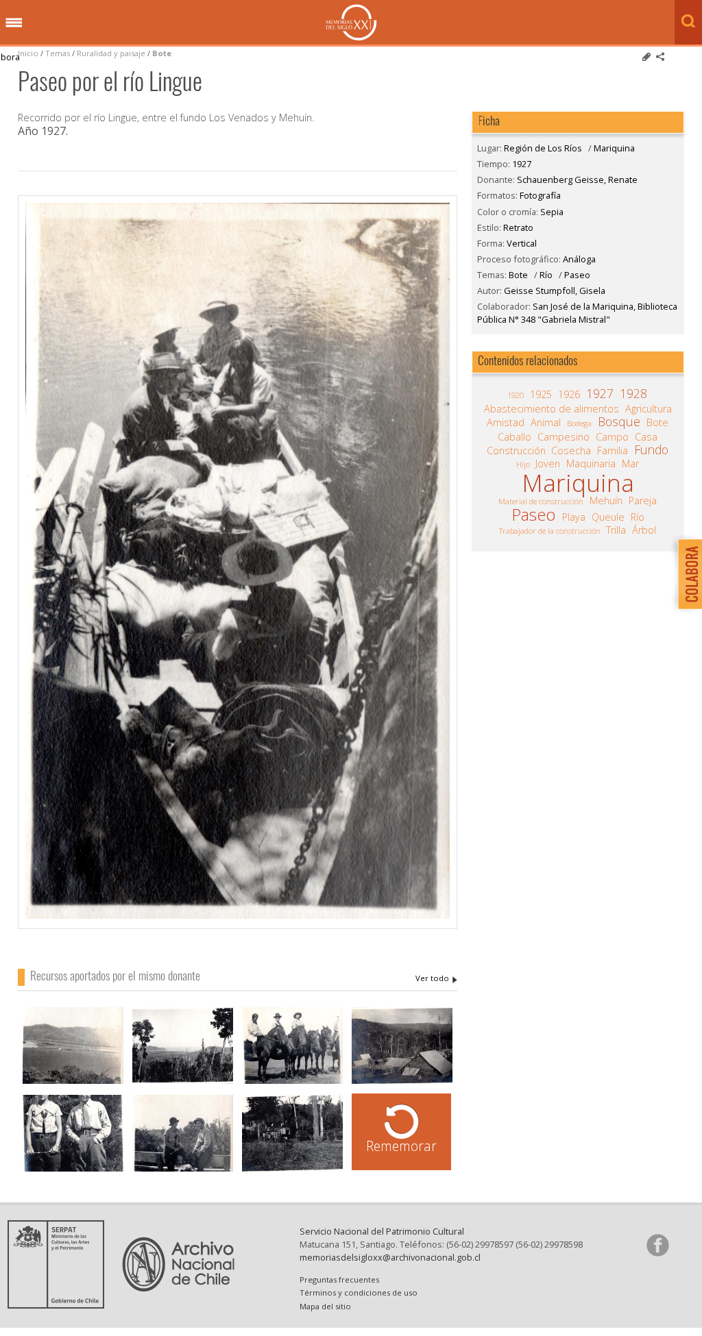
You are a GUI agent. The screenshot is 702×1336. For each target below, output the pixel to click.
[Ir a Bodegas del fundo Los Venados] (402, 1047)
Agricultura (648, 409)
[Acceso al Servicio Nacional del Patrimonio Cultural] (60, 1304)
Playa (573, 517)
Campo (612, 437)
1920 (515, 395)
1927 (521, 164)
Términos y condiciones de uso (358, 1292)
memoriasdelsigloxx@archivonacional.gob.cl (390, 1257)
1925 (541, 394)
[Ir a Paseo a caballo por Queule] (292, 1047)
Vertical (522, 243)
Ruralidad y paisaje (111, 53)
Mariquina (614, 148)
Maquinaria (591, 464)
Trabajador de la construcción (550, 530)
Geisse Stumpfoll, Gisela (554, 290)
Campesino (563, 437)
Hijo (523, 464)
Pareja (643, 501)
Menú (13, 23)
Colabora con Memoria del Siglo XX (686, 573)
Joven (547, 464)
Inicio (28, 53)
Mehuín (606, 501)
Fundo (651, 449)
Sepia (552, 212)
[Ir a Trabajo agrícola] (292, 1134)
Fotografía (540, 195)
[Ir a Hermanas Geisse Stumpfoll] (73, 1134)
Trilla (616, 530)
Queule (608, 517)
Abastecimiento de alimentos (551, 409)
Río (546, 275)
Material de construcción (540, 501)
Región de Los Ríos (543, 148)
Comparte (660, 57)
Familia (612, 451)
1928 (633, 393)
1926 (569, 394)
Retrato (518, 227)
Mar (630, 464)
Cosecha (571, 451)
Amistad (505, 423)
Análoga (579, 259)
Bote (161, 53)
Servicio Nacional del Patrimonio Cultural (382, 1231)
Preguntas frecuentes (339, 1279)
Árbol (644, 530)
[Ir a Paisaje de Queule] (182, 1047)
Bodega (579, 423)
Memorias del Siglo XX (351, 22)
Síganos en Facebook (657, 1245)
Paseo (577, 275)
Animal (546, 423)
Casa (646, 437)
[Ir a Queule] (73, 1047)
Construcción (516, 451)
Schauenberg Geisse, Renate (436, 978)
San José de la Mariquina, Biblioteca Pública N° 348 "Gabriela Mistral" (577, 312)
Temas (57, 53)
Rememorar (401, 1146)
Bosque (619, 421)
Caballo (514, 437)
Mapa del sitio (325, 1306)
